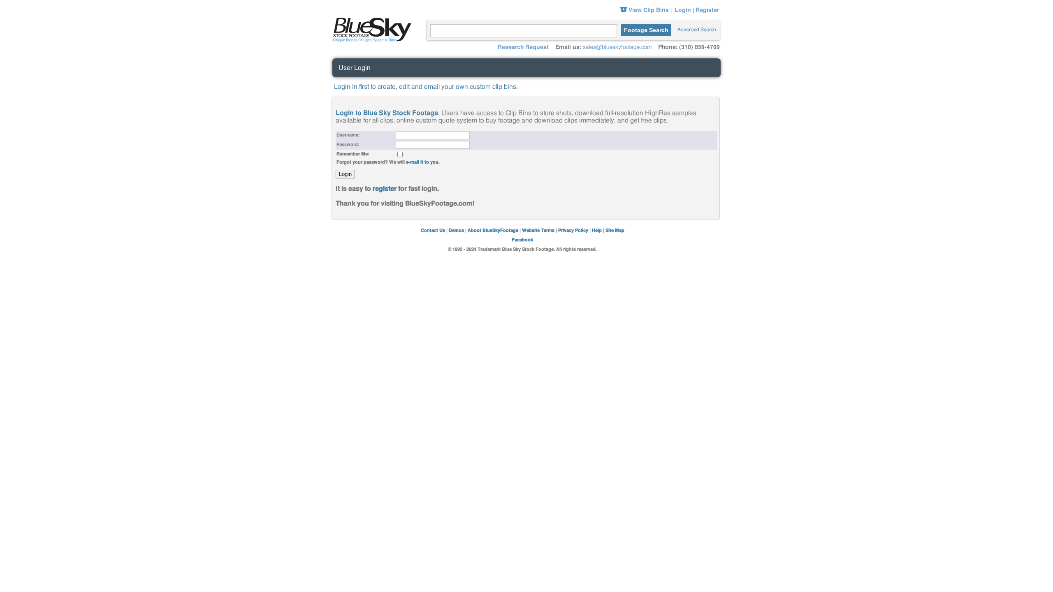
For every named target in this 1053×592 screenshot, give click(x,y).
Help (597, 230)
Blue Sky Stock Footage (370, 29)
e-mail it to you (422, 162)
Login (683, 10)
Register (707, 10)
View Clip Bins (649, 10)
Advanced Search (696, 29)
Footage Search (646, 30)
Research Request (523, 47)
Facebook (522, 240)
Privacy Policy (573, 230)
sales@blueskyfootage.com (617, 47)
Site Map (614, 230)
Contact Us (433, 230)
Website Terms (538, 230)
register (385, 188)
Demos (456, 230)
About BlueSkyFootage (493, 230)
